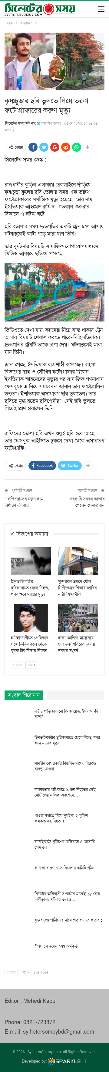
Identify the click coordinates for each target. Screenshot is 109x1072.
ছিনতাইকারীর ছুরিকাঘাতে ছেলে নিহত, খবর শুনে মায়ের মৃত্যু (67, 740)
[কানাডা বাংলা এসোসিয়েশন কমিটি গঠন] (18, 875)
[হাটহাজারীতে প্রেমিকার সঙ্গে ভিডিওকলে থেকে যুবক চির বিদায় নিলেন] (31, 618)
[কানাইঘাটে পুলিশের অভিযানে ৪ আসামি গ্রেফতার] (18, 849)
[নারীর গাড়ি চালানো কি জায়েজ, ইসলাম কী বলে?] (18, 718)
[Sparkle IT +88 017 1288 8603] (68, 1061)
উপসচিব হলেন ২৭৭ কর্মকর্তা (56, 946)
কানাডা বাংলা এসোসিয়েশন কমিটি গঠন (64, 868)
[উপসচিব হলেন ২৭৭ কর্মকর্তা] (18, 953)
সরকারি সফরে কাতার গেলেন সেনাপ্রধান (87, 502)
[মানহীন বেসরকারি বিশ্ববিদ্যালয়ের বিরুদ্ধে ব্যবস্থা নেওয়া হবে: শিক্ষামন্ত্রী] (18, 770)
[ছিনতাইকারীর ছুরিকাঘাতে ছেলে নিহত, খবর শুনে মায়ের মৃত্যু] (31, 561)
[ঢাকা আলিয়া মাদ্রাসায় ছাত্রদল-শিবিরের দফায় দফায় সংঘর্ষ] (78, 618)
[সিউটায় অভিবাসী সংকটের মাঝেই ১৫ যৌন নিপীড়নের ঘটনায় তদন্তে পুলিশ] (18, 901)
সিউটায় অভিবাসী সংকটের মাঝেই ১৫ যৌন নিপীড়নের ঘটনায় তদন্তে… (67, 896)
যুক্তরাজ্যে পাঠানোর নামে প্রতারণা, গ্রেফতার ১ (69, 920)
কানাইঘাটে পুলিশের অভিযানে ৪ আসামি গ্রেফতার (65, 844)
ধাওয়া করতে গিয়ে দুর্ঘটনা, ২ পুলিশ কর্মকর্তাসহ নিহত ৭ (61, 818)
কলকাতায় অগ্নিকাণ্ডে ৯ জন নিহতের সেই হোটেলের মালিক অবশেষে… (65, 792)
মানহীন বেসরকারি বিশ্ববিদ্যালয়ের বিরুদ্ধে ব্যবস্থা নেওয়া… (65, 766)
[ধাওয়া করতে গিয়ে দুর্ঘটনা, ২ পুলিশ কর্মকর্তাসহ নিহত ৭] (18, 822)
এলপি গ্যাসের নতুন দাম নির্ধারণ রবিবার (24, 502)
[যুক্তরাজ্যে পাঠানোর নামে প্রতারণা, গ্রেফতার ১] (18, 927)
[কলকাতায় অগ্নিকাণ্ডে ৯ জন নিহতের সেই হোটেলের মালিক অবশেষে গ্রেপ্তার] (18, 797)
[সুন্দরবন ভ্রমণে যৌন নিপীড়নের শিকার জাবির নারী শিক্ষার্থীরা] (78, 561)
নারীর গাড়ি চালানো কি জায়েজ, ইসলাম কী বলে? (66, 714)
